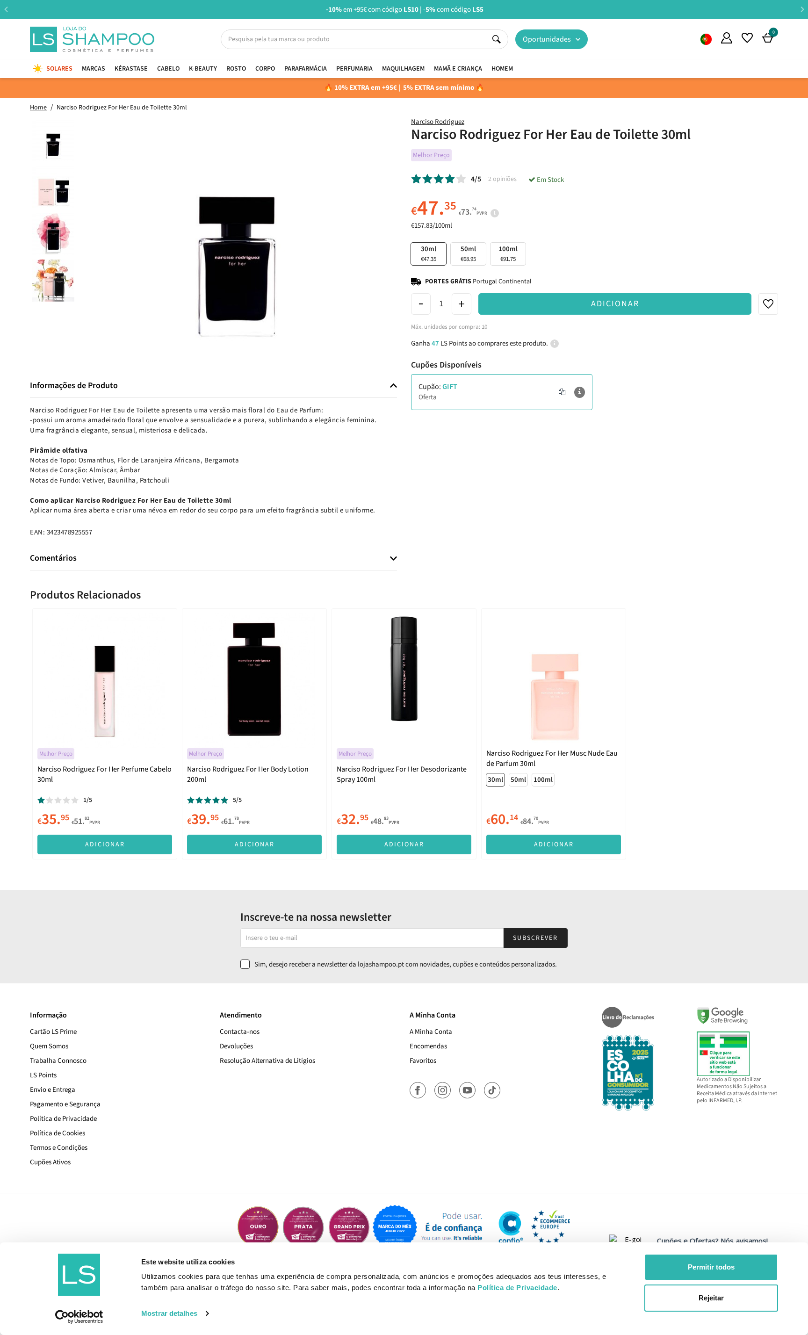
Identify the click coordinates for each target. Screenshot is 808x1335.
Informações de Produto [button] (74, 385)
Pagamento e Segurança (65, 1104)
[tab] (213, 386)
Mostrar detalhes (169, 1313)
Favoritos (423, 1061)
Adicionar (615, 304)
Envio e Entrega (52, 1090)
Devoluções (236, 1046)
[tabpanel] (105, 733)
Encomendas (428, 1046)
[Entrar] (726, 38)
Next (802, 9)
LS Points (43, 1075)
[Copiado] (562, 392)
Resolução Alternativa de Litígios (267, 1061)
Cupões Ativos (50, 1162)
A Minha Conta (431, 1032)
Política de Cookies (57, 1133)
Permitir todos (711, 1267)
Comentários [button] (53, 558)
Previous (6, 9)
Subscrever (535, 938)
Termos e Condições (58, 1148)
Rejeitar (711, 1298)
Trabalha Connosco (58, 1061)
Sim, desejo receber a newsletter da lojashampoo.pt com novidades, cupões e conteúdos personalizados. (405, 964)
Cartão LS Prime (53, 1032)
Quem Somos (706, 39)
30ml (495, 780)
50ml (468, 253)
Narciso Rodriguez (437, 122)
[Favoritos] (747, 38)
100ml (508, 253)
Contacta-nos (240, 1032)
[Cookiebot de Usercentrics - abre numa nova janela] (79, 1317)
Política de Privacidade (63, 1119)
